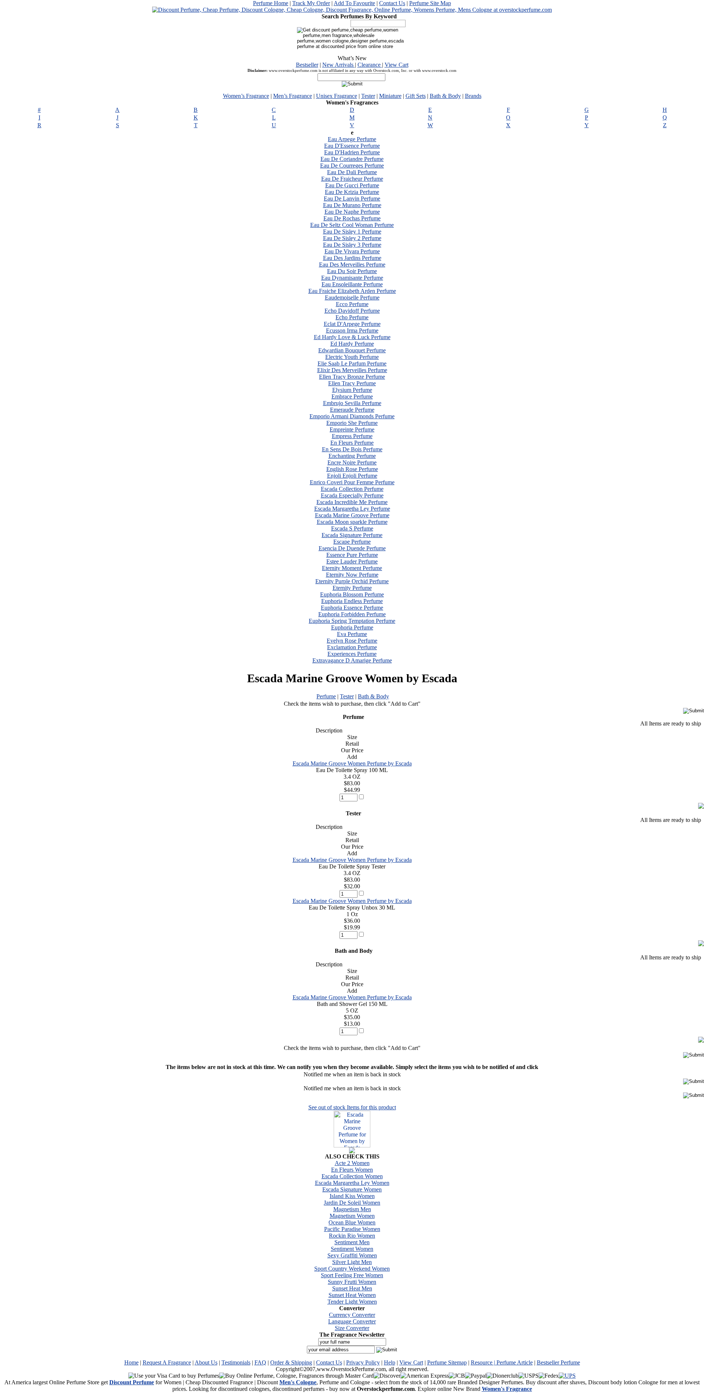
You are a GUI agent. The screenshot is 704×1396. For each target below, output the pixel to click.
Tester (368, 96)
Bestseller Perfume (558, 1362)
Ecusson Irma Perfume (352, 330)
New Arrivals (338, 65)
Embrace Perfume (352, 396)
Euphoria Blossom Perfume (352, 594)
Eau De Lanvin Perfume (352, 198)
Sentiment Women (352, 1249)
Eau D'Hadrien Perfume (352, 152)
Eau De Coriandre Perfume (352, 159)
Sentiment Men (352, 1242)
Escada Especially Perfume (352, 495)
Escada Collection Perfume (352, 489)
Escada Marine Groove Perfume (352, 515)
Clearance (370, 65)
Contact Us (392, 3)
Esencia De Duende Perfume (352, 548)
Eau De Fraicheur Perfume (352, 179)
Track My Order (311, 3)
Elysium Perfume (352, 390)
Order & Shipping (291, 1362)
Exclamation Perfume (352, 647)
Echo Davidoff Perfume (352, 311)
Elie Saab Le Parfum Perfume (352, 363)
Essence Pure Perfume (352, 555)
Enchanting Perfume (352, 456)
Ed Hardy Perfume (352, 344)
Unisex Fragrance (336, 96)
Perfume (326, 696)
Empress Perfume (352, 436)
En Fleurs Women (352, 1170)
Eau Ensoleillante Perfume (352, 284)
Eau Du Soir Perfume (352, 271)
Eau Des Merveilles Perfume (352, 264)
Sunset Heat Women (352, 1295)
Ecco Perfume (352, 304)
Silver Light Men (352, 1262)
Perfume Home (270, 3)
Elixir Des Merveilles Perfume (352, 370)
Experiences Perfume (352, 654)
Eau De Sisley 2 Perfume (352, 238)
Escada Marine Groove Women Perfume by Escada (352, 763)
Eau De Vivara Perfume (352, 251)
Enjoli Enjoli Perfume (352, 476)
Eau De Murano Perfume (352, 205)
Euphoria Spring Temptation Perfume (352, 621)
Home (131, 1362)
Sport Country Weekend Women (352, 1268)
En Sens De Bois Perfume (352, 449)
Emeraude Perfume (352, 410)
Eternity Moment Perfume (352, 568)
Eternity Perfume (352, 588)
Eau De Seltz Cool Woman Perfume (352, 225)
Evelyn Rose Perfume (352, 641)
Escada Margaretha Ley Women (352, 1183)
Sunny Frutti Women (352, 1282)
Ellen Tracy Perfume (352, 383)
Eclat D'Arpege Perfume (352, 324)
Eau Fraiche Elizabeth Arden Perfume (352, 291)
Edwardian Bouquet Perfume (352, 350)
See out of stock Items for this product (352, 1107)
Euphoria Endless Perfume (352, 601)
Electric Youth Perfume (352, 357)
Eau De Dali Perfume (352, 172)
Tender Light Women (352, 1301)
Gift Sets (416, 96)
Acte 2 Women (352, 1163)
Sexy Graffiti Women (352, 1255)
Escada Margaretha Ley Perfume (352, 509)
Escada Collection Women (352, 1176)
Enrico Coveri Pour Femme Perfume (352, 482)
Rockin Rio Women (352, 1235)
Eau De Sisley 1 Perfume (352, 231)
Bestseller (307, 65)
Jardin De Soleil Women (352, 1203)
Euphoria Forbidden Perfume (352, 614)
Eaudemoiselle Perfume (352, 297)
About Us (206, 1362)
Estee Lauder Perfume (352, 561)
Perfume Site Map (430, 3)
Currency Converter (352, 1315)
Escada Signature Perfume (352, 535)
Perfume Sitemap (447, 1362)
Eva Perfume (352, 634)
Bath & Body (445, 96)
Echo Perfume (352, 317)
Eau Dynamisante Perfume (352, 278)
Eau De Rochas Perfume (352, 218)
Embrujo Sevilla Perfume (352, 403)
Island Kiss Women (352, 1196)
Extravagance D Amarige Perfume (352, 660)
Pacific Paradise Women (352, 1229)
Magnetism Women (352, 1216)
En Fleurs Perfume (352, 443)
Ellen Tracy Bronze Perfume (352, 377)
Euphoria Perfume (352, 627)
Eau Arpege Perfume (352, 139)
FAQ (260, 1362)
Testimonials (235, 1362)
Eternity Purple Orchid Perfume (352, 581)
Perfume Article (514, 1362)
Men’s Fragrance (292, 96)
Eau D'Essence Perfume (352, 146)
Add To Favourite (354, 3)
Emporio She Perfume (352, 423)
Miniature (390, 96)
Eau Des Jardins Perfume (352, 258)
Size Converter (352, 1328)
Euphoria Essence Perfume (352, 608)
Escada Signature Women (352, 1189)
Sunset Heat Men (352, 1288)
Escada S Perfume (352, 528)
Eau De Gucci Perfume (352, 185)
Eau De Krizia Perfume (352, 192)
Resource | (483, 1362)
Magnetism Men (352, 1209)
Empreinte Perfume (352, 429)
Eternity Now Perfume (352, 575)
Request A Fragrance (167, 1362)
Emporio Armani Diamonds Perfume (352, 416)
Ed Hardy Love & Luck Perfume (352, 337)
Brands (473, 96)
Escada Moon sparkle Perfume (352, 522)
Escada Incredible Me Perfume (352, 502)
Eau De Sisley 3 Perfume (352, 245)
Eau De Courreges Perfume (352, 165)
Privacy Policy (363, 1362)
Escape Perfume (352, 542)
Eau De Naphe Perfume (352, 212)
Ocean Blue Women (352, 1222)
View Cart (396, 65)
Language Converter (352, 1321)
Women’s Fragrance (246, 96)
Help (389, 1362)
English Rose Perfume (352, 469)
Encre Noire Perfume (352, 462)
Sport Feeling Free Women (352, 1275)
